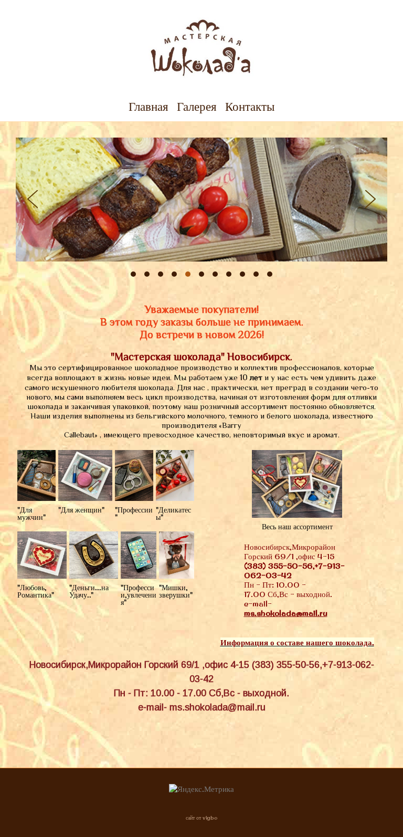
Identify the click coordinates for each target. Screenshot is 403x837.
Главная (148, 106)
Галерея (197, 106)
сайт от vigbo (201, 817)
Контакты (249, 106)
